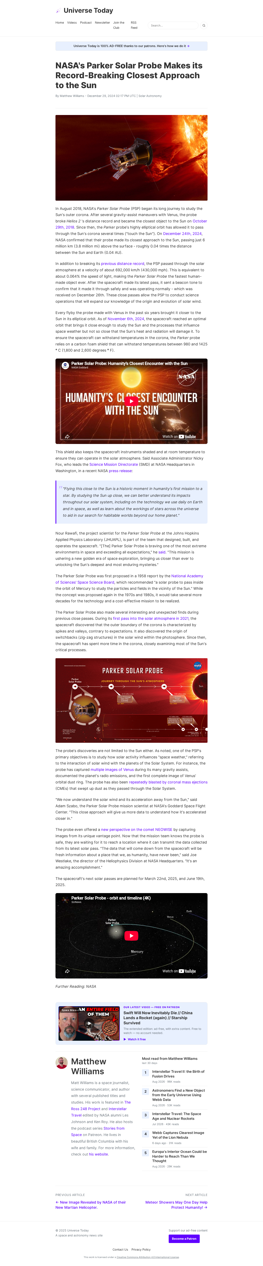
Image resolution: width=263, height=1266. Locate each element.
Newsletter (102, 22)
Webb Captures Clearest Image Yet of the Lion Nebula (178, 1135)
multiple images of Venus (112, 769)
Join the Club (118, 25)
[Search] (204, 25)
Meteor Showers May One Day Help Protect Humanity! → (176, 1205)
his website (98, 1154)
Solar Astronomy (150, 96)
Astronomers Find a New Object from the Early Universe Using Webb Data (178, 1095)
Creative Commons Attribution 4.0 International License (148, 1257)
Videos (72, 22)
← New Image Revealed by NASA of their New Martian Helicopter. (90, 1205)
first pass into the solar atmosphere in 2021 (150, 618)
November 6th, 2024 (126, 319)
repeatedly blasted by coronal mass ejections (168, 782)
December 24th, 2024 (182, 233)
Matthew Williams (72, 96)
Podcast (86, 22)
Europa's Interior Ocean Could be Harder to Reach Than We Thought (179, 1156)
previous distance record (122, 263)
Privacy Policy (141, 1249)
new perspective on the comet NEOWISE (136, 829)
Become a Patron (184, 1238)
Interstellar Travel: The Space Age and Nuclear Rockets (176, 1116)
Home (59, 22)
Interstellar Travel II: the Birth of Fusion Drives (178, 1073)
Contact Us (120, 1249)
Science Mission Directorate (113, 464)
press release (120, 471)
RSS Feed (134, 25)
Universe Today (88, 10)
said (161, 552)
